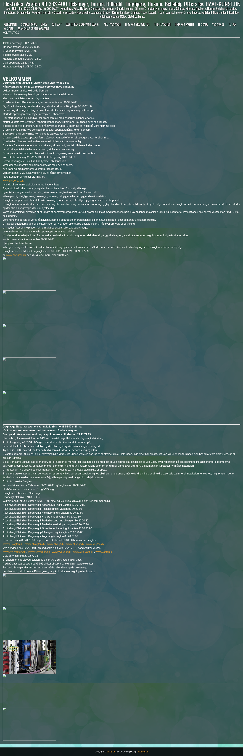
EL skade (203, 24)
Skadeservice (29, 24)
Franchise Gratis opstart (33, 29)
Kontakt (56, 24)
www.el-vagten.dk (13, 543)
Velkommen (10, 24)
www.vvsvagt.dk (61, 551)
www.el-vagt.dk (75, 543)
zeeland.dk (143, 751)
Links (44, 24)
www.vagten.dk (95, 543)
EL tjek (232, 24)
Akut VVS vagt (112, 24)
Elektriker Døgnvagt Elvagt (82, 24)
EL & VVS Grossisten (137, 24)
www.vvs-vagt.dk (83, 551)
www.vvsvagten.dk (39, 551)
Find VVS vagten (184, 24)
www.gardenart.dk (13, 180)
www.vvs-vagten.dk (14, 551)
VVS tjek (9, 29)
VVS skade (218, 24)
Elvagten (111, 751)
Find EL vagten (162, 24)
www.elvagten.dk (16, 254)
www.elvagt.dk (55, 543)
